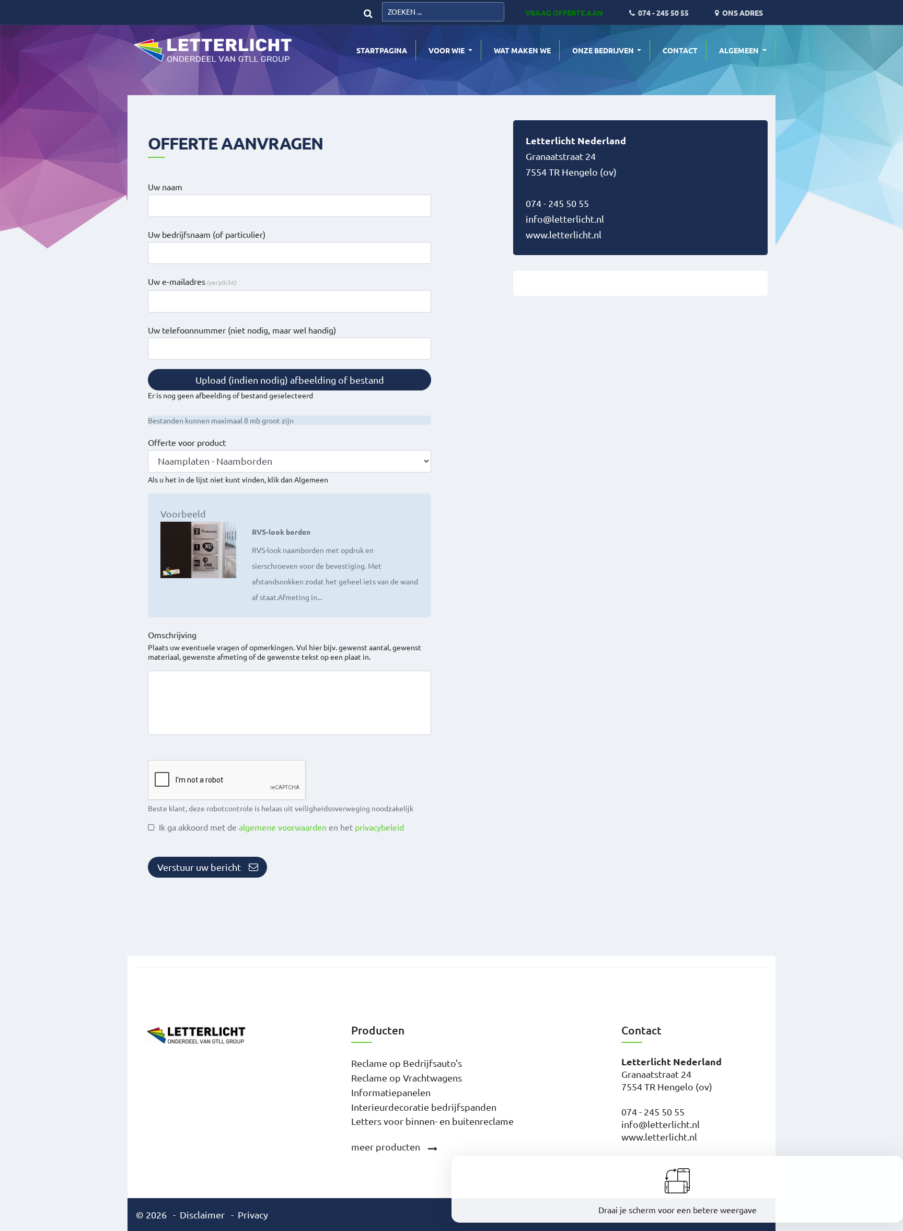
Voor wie (447, 50)
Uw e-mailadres (176, 281)
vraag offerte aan (564, 12)
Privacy (253, 1214)
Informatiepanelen (391, 1092)
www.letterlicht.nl (563, 234)
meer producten (385, 1146)
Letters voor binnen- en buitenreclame (432, 1120)
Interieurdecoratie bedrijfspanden (423, 1106)
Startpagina (381, 50)
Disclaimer (202, 1214)
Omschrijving (172, 634)
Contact (680, 50)
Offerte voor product (187, 442)
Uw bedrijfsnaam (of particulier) (206, 234)
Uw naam (165, 186)
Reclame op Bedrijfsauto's (406, 1062)
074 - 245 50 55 (557, 203)
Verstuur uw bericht (199, 866)
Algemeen (739, 50)
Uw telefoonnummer (242, 330)
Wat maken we (522, 50)
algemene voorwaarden (283, 827)
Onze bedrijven (603, 50)
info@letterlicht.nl (565, 218)
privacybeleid (379, 827)
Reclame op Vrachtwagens (406, 1077)
